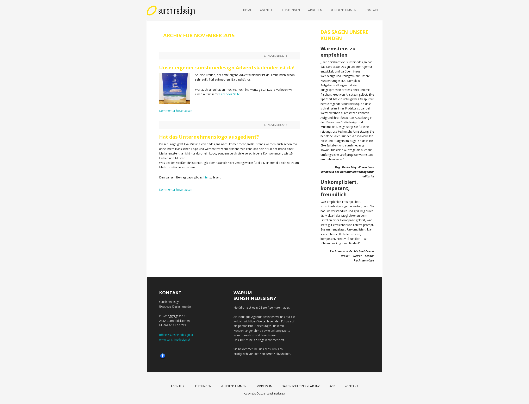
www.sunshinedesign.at (174, 339)
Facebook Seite (229, 94)
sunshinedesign (173, 10)
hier (206, 177)
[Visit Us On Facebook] (162, 358)
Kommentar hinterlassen (175, 111)
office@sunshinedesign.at (176, 335)
